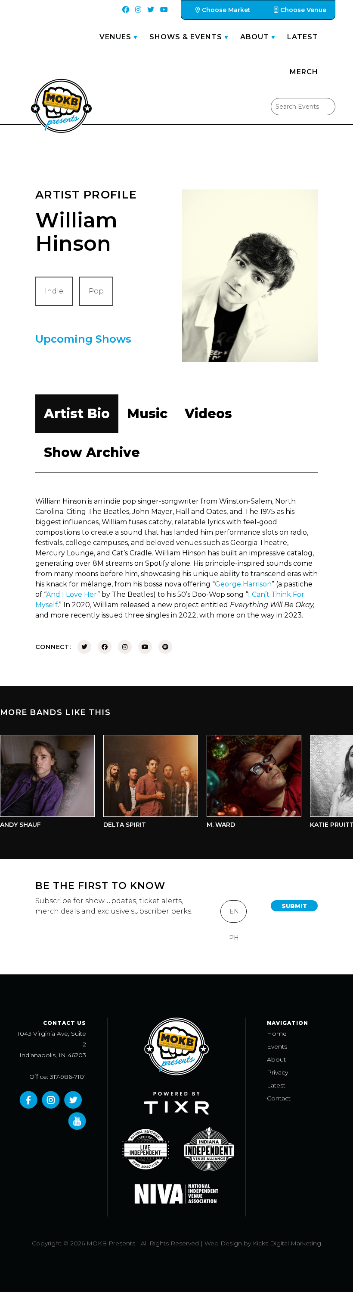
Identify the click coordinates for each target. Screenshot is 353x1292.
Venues (115, 37)
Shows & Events (185, 37)
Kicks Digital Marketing (287, 1243)
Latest (302, 37)
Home (277, 1033)
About (254, 37)
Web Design (223, 1243)
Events (277, 1046)
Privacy (277, 1072)
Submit (294, 905)
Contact (279, 1098)
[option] (139, 784)
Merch (304, 72)
